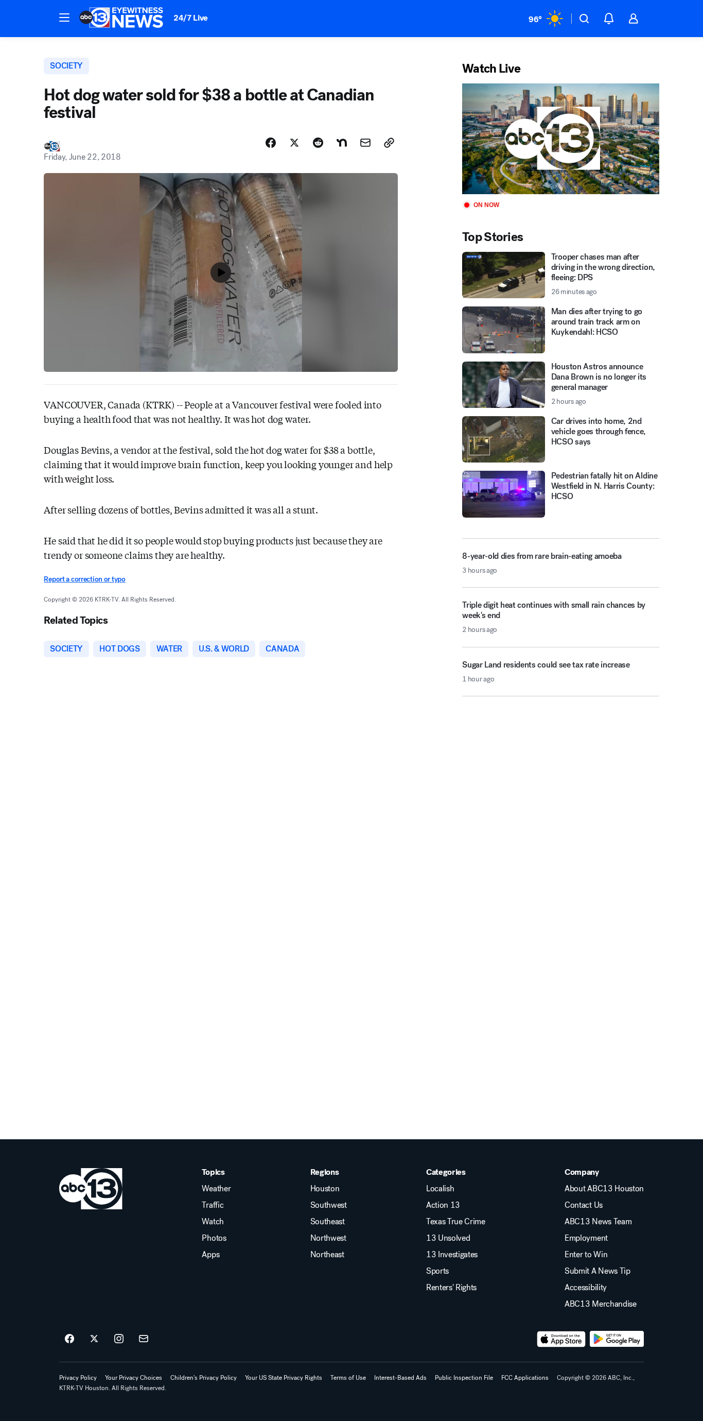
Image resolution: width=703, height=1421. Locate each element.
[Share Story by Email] (365, 142)
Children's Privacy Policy (203, 1378)
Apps (210, 1255)
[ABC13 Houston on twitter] (94, 1339)
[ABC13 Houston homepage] (121, 18)
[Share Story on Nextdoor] (341, 142)
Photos (214, 1238)
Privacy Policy (78, 1378)
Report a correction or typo (84, 579)
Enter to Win (586, 1255)
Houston (325, 1189)
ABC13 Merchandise (601, 1304)
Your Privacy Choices (133, 1378)
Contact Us (584, 1205)
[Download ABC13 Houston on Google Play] (617, 1339)
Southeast (327, 1222)
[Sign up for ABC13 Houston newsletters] (143, 1339)
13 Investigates (452, 1255)
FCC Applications (525, 1378)
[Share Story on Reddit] (318, 142)
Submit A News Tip (597, 1271)
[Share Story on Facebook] (270, 142)
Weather (216, 1189)
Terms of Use (348, 1378)
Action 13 (443, 1205)
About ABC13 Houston (604, 1189)
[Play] (560, 138)
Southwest (328, 1205)
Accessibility (586, 1287)
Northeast (327, 1255)
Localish (440, 1189)
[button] (64, 17)
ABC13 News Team (598, 1222)
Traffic (212, 1205)
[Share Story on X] (294, 142)
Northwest (328, 1238)
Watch (212, 1222)
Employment (586, 1238)
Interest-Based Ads (400, 1378)
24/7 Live (190, 17)
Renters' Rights (451, 1287)
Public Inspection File (464, 1378)
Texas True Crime (455, 1222)
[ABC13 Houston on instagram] (119, 1339)
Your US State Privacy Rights (283, 1378)
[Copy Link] (389, 142)
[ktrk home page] (90, 1188)
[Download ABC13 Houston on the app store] (561, 1339)
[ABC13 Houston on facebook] (69, 1339)
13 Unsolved (448, 1238)
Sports (437, 1271)
